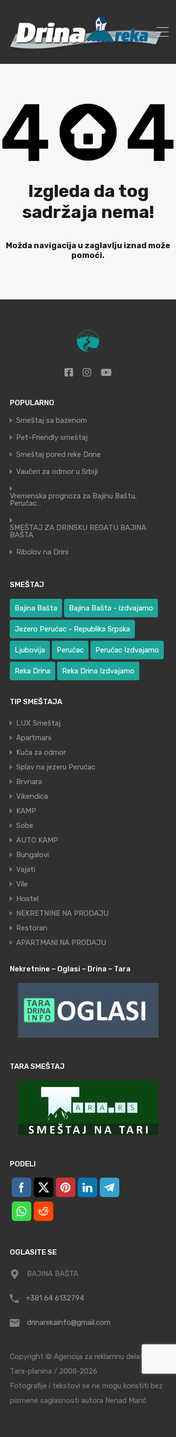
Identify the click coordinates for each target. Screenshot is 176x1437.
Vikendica (32, 796)
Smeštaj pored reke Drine (58, 454)
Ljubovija (30, 650)
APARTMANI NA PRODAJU (61, 942)
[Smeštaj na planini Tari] (88, 1108)
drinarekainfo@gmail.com (68, 1322)
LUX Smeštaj (38, 723)
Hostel (27, 898)
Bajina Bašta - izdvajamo (111, 608)
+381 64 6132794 (55, 1298)
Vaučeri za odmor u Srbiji (57, 471)
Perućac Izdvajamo (127, 650)
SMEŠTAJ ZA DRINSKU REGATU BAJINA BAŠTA (78, 531)
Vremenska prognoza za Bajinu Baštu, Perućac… (73, 499)
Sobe (24, 825)
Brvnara (29, 781)
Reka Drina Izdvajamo (98, 671)
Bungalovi (32, 854)
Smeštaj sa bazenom (51, 420)
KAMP (26, 811)
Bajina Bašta (36, 608)
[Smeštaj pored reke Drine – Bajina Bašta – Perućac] (88, 52)
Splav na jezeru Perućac (55, 767)
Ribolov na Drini (42, 552)
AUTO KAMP (37, 840)
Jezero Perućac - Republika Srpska (72, 629)
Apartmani (33, 737)
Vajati (25, 869)
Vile (22, 884)
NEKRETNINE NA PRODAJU (62, 913)
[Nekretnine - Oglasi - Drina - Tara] (88, 1010)
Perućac (70, 650)
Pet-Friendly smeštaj (52, 437)
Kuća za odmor (41, 752)
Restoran (31, 928)
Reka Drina (32, 671)
